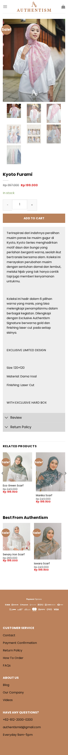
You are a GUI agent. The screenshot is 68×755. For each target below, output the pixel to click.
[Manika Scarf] (50, 471)
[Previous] (3, 481)
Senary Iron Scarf (14, 554)
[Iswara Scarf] (47, 541)
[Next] (65, 481)
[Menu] (5, 6)
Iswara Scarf (42, 563)
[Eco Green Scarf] (17, 467)
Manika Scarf (44, 495)
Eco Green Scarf (13, 485)
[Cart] (63, 6)
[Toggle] (6, 418)
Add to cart (34, 218)
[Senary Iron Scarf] (16, 536)
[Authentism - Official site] (34, 7)
